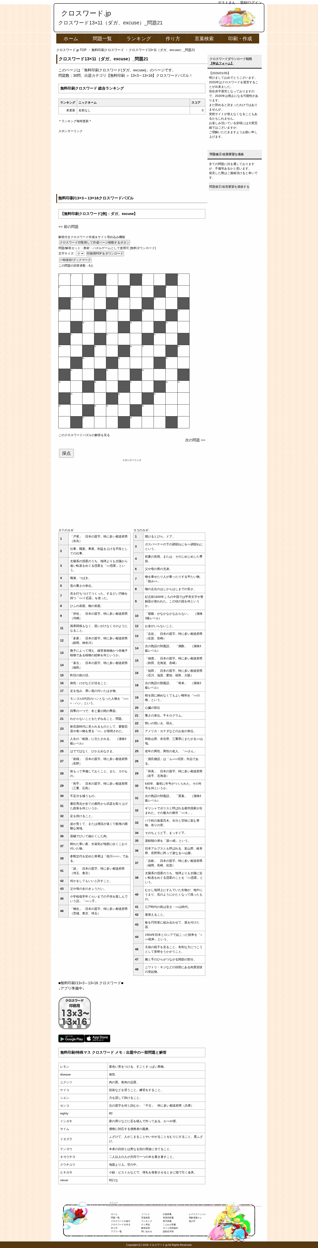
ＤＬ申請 (145, 1224)
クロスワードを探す (120, 1221)
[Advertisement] (131, 163)
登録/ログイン (251, 2)
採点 (66, 453)
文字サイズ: (66, 253)
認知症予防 (168, 1231)
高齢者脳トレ (195, 1217)
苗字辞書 (167, 1221)
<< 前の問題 (68, 227)
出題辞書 (167, 1214)
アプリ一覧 (116, 1231)
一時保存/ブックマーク (75, 260)
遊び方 (192, 1221)
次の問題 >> (195, 440)
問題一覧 (102, 38)
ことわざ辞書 (169, 1224)
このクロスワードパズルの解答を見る (84, 435)
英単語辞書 (168, 1217)
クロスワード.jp (86, 13)
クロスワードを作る (120, 1224)
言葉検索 (204, 38)
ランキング (138, 38)
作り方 (173, 38)
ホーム (71, 38)
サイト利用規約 (170, 1228)
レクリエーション (197, 1214)
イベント (145, 1214)
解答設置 (145, 1228)
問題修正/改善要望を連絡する (229, 186)
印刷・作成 (240, 38)
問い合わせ (146, 1231)
